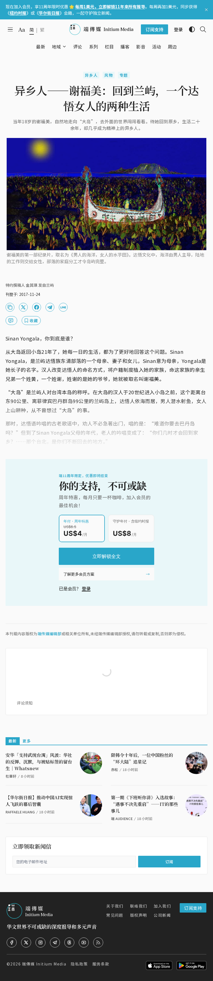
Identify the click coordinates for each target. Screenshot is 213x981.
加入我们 (162, 906)
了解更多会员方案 (78, 574)
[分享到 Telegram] (49, 307)
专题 (124, 75)
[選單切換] (64, 46)
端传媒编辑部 (49, 633)
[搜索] (200, 29)
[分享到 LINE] (63, 307)
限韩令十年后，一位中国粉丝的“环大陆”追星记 (142, 758)
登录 (86, 588)
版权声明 (138, 915)
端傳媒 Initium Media (44, 964)
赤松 (114, 769)
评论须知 (24, 703)
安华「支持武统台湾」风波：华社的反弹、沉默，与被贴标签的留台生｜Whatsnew (39, 762)
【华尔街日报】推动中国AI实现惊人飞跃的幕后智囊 (39, 800)
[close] (206, 9)
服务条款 (101, 964)
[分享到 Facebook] (36, 307)
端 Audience (122, 818)
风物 (108, 75)
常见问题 (114, 915)
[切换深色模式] (189, 29)
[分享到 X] (23, 307)
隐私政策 (79, 964)
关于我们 (114, 906)
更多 (26, 741)
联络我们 (138, 906)
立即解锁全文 (106, 556)
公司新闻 (162, 915)
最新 (12, 741)
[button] (56, 46)
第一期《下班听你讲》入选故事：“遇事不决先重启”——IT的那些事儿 (144, 804)
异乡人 (91, 75)
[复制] (10, 307)
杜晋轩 (11, 776)
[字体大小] (21, 29)
